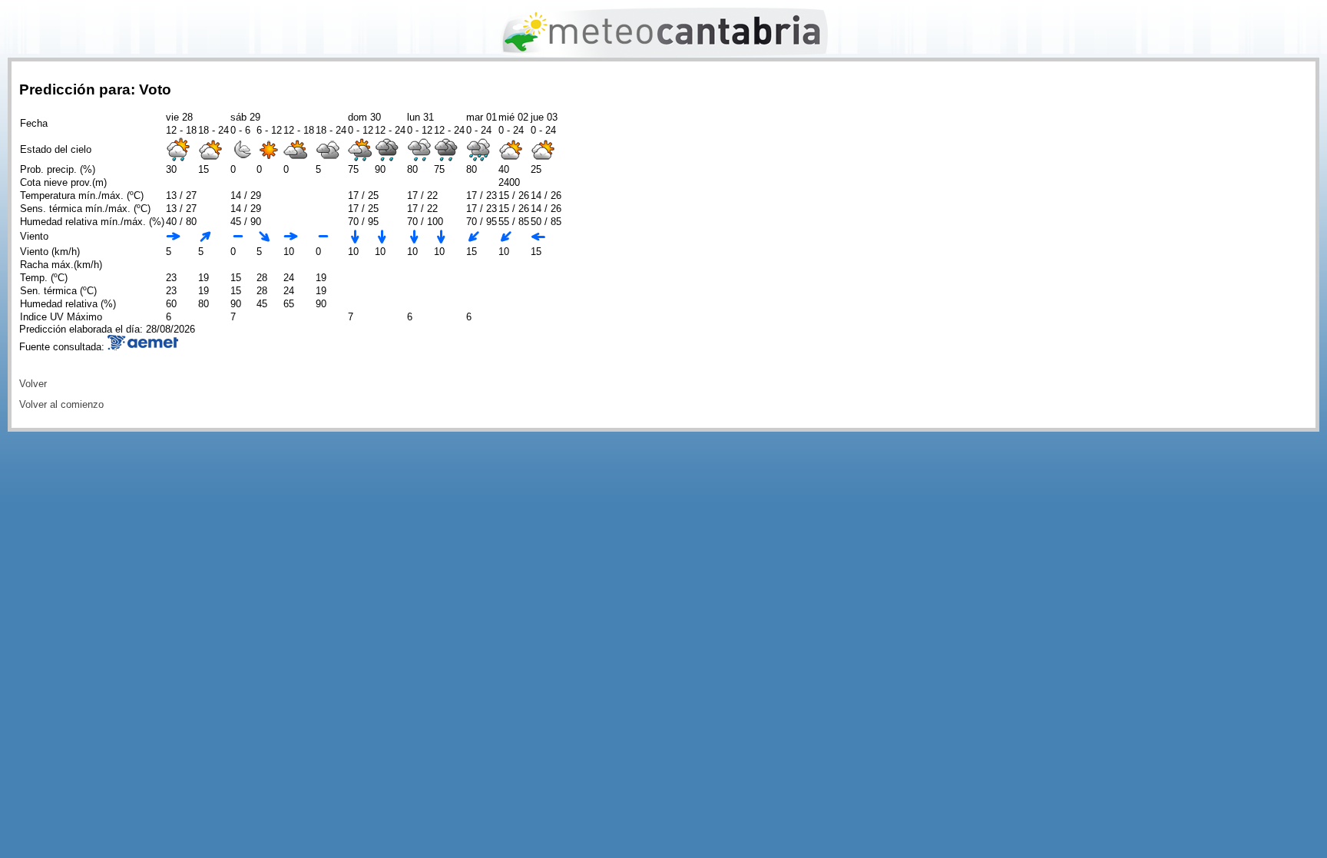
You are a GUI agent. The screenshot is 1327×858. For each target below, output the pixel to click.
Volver (33, 383)
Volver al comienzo (61, 404)
